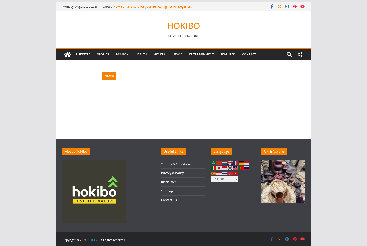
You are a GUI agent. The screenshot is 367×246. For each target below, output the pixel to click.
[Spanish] (213, 173)
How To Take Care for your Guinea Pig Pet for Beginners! (152, 6)
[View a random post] (299, 54)
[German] (241, 162)
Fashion (122, 54)
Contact (249, 54)
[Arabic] (213, 162)
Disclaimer (168, 182)
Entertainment (201, 54)
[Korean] (230, 168)
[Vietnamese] (236, 173)
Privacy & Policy (172, 173)
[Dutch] (224, 162)
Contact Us (169, 200)
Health (141, 54)
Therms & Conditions (176, 164)
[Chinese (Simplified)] (219, 162)
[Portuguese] (241, 168)
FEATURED (228, 54)
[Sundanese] (219, 173)
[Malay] (236, 168)
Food (178, 54)
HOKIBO (183, 25)
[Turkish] (230, 173)
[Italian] (213, 168)
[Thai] (224, 173)
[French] (236, 162)
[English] (230, 162)
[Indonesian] (247, 162)
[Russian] (247, 168)
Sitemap (167, 191)
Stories (103, 54)
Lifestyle (83, 54)
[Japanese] (219, 168)
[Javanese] (224, 168)
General (160, 54)
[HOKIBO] (67, 54)
